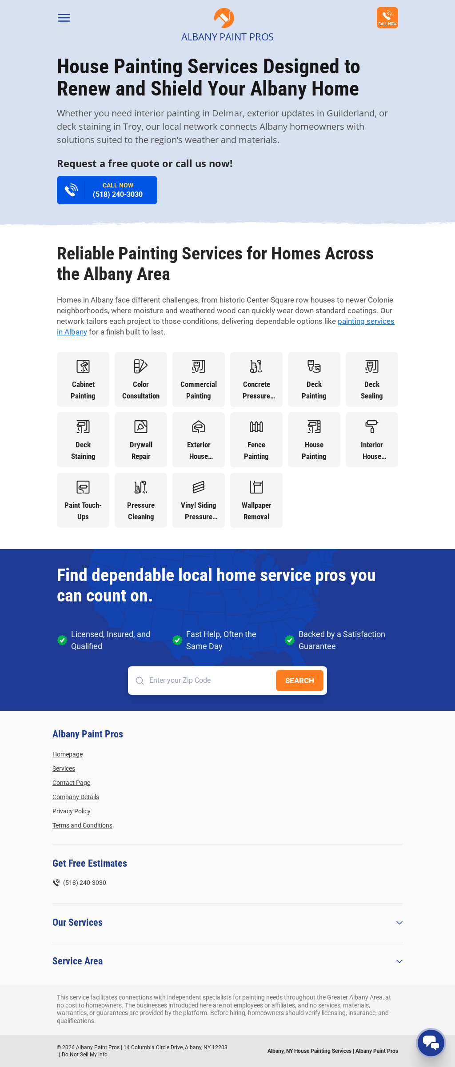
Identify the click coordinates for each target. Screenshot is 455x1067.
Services (63, 768)
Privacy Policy (71, 811)
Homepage (67, 754)
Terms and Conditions (82, 825)
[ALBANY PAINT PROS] (224, 18)
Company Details (75, 796)
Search (299, 680)
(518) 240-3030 (118, 190)
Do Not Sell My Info (85, 1054)
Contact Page (71, 782)
